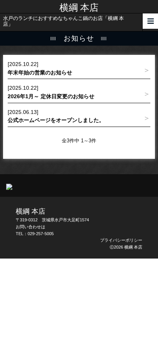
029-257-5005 (41, 233)
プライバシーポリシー (121, 240)
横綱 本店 (79, 8)
